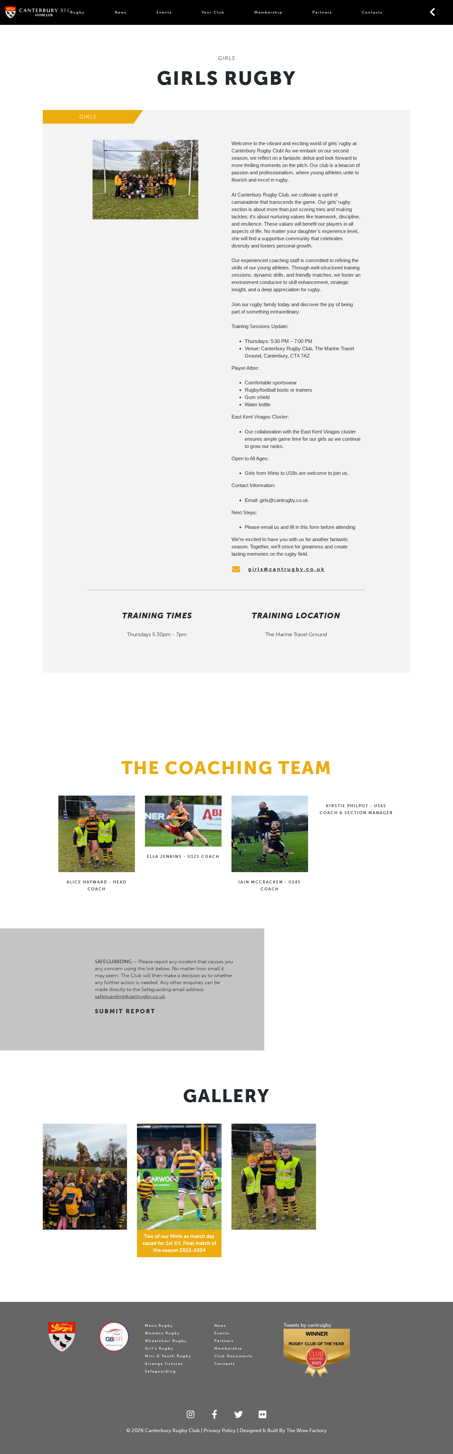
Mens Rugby (159, 1325)
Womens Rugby (162, 1333)
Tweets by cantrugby (307, 1325)
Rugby (77, 12)
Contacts (372, 12)
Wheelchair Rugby (166, 1341)
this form (309, 527)
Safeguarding (160, 1371)
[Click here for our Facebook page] (215, 1415)
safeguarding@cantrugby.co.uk (130, 996)
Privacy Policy (220, 1430)
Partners (322, 12)
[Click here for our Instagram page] (190, 1415)
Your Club (213, 12)
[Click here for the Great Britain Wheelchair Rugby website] (114, 1337)
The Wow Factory (307, 1430)
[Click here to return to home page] (62, 1337)
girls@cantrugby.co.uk (284, 500)
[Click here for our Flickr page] (263, 1415)
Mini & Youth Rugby (168, 1356)
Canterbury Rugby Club (172, 1430)
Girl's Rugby (159, 1348)
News (121, 12)
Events (164, 12)
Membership (268, 12)
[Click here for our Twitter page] (239, 1415)
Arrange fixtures (164, 1364)
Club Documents (233, 1356)
